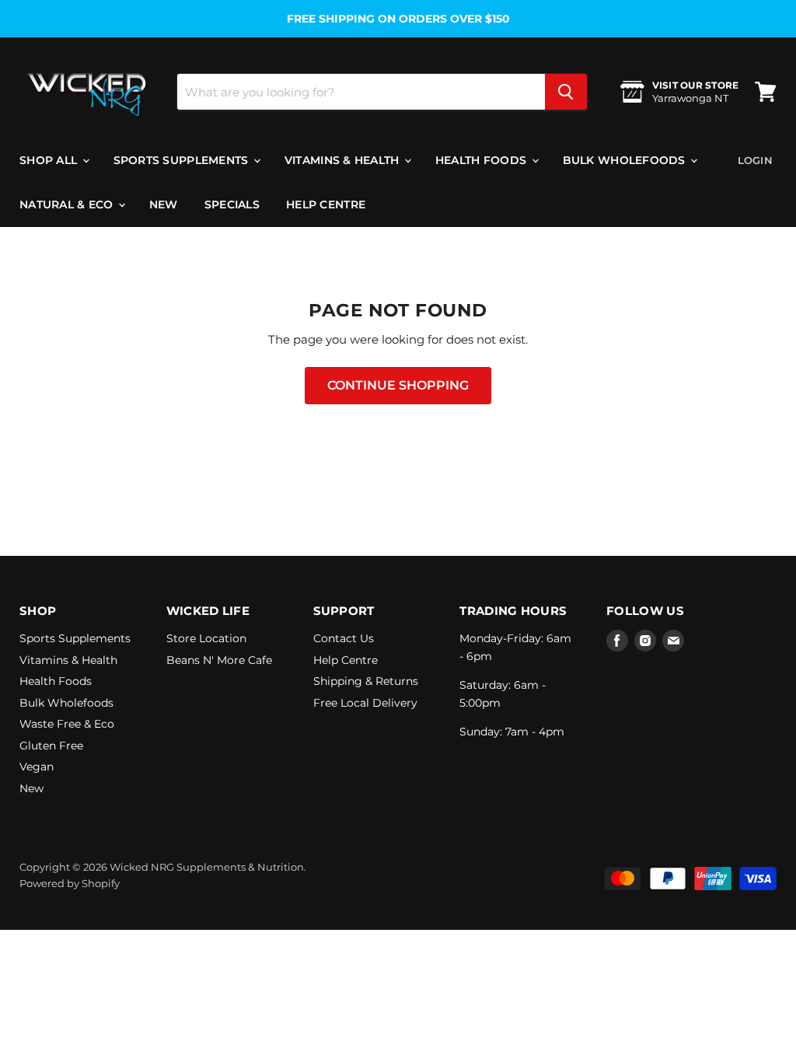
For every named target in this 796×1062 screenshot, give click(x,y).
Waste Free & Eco (66, 724)
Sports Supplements (182, 160)
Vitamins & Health (344, 160)
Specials (232, 204)
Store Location (206, 638)
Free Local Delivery (365, 703)
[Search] (566, 92)
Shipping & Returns (365, 681)
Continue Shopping (398, 385)
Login (755, 160)
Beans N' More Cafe (219, 660)
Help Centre (325, 204)
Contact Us (343, 638)
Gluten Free (51, 746)
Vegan (36, 767)
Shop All (50, 160)
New (163, 204)
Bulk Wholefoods (626, 160)
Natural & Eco (68, 204)
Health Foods (482, 160)
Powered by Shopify (69, 883)
